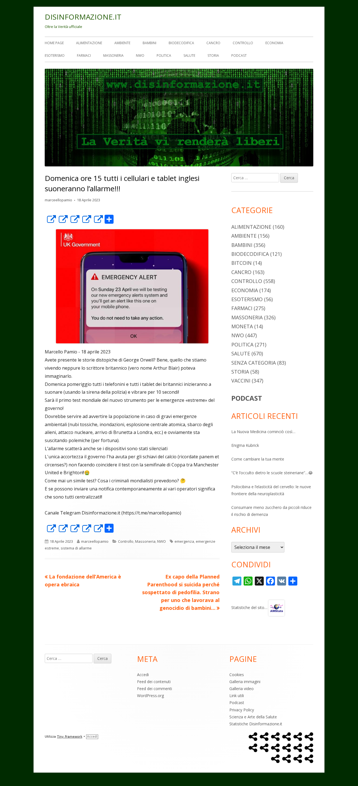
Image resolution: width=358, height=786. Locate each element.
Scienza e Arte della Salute (253, 716)
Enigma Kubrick (245, 445)
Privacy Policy (241, 709)
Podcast (239, 55)
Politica (164, 55)
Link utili (236, 695)
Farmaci (84, 55)
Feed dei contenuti (154, 681)
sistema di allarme (76, 548)
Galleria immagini (244, 681)
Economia (274, 43)
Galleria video (241, 688)
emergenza (184, 541)
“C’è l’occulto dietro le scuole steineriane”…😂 (272, 472)
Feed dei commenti (154, 688)
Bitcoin (241, 262)
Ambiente (122, 43)
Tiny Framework (69, 736)
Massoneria (113, 55)
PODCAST (246, 398)
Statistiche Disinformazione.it (255, 723)
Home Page (54, 43)
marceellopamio (58, 199)
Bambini (149, 43)
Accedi (143, 674)
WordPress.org (150, 695)
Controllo (243, 43)
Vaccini (240, 380)
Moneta (242, 326)
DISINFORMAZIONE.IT (83, 17)
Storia (213, 55)
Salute (189, 55)
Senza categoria (253, 362)
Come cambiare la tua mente (257, 459)
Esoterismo (55, 55)
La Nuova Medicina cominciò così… (263, 431)
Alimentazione (89, 43)
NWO (140, 55)
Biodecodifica (181, 43)
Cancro (213, 43)
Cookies (236, 674)
